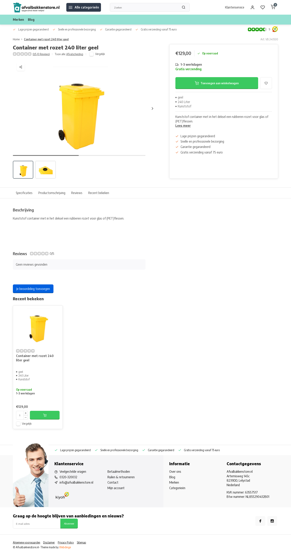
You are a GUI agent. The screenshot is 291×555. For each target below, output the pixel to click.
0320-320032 (68, 477)
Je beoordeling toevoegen (33, 289)
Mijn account (116, 488)
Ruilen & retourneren (121, 477)
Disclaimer (49, 542)
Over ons (175, 472)
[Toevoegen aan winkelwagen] (45, 415)
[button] (152, 108)
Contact (112, 482)
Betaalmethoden (118, 472)
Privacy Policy (66, 542)
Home (16, 39)
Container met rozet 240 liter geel (46, 39)
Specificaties (24, 193)
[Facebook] (260, 521)
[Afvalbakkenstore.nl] (36, 7)
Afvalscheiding (74, 54)
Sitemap (81, 542)
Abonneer (69, 523)
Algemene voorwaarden (26, 542)
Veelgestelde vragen (73, 472)
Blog (31, 20)
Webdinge (65, 547)
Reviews (76, 193)
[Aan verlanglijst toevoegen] (57, 311)
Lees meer (183, 126)
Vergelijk (100, 54)
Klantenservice (234, 7)
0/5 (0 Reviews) (41, 54)
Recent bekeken (98, 193)
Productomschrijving (51, 193)
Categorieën (177, 488)
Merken (18, 20)
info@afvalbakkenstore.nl (76, 482)
